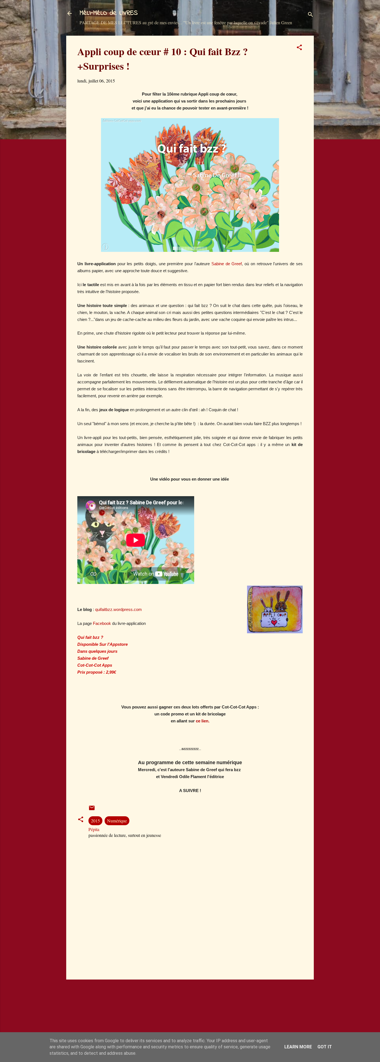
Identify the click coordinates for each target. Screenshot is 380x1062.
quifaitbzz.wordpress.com (118, 609)
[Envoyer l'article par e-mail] (91, 809)
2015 (95, 821)
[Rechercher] (310, 15)
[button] (299, 48)
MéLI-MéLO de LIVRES (109, 13)
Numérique (117, 821)
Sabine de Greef (226, 263)
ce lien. (202, 720)
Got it (324, 1046)
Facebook (102, 623)
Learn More (298, 1046)
